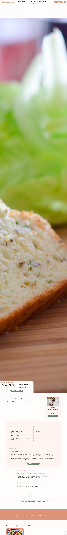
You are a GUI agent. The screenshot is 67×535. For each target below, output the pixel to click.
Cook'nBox (24, 515)
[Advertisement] (33, 11)
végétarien (47, 515)
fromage (32, 515)
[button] (25, 1)
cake (17, 515)
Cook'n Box (31, 494)
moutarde (39, 515)
